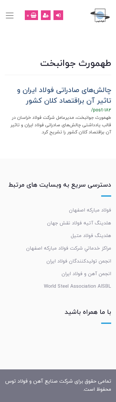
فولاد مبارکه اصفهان (90, 210)
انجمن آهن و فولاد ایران (86, 273)
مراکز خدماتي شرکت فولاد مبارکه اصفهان (68, 248)
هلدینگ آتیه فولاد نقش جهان (79, 223)
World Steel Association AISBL (77, 286)
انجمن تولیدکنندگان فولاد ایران (78, 261)
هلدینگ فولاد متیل (91, 235)
